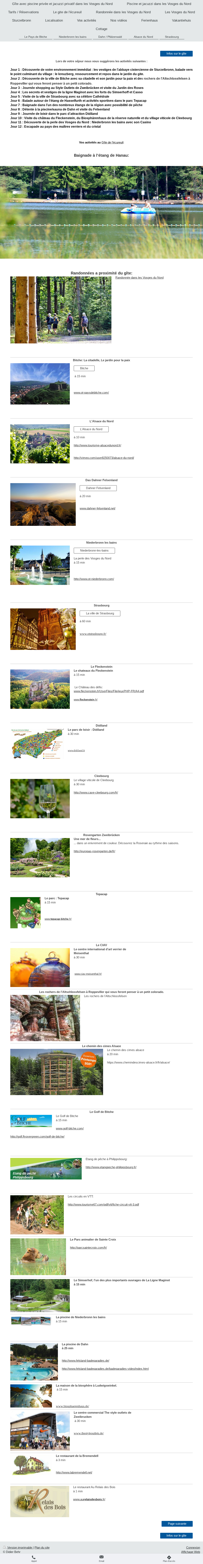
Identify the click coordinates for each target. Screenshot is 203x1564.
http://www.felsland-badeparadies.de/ (85, 1360)
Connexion (193, 1547)
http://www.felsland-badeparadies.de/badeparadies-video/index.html (105, 1368)
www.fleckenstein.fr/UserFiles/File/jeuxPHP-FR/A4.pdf (109, 691)
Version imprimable (20, 1547)
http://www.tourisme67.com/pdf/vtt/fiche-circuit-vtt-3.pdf (103, 1204)
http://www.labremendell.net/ (74, 1472)
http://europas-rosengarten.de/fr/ (94, 851)
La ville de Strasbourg (100, 613)
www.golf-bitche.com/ (70, 1128)
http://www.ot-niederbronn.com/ (94, 579)
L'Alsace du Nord (91, 429)
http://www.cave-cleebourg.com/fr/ (96, 792)
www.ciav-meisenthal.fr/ (88, 973)
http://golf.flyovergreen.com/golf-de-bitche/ (37, 1136)
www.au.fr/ (89, 1499)
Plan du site (42, 1547)
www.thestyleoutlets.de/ (89, 1433)
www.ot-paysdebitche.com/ (91, 392)
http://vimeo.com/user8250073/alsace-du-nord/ (104, 457)
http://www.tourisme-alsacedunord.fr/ (97, 445)
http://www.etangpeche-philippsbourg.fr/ (111, 1167)
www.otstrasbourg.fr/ (93, 633)
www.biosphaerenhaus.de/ (72, 1406)
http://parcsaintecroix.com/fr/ (88, 1247)
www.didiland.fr (76, 750)
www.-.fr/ (58, 918)
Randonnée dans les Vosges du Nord (139, 277)
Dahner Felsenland (98, 488)
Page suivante (177, 1523)
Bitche (84, 368)
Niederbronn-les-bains (94, 550)
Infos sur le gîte (176, 53)
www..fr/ (86, 699)
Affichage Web (190, 1552)
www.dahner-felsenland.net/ (97, 508)
